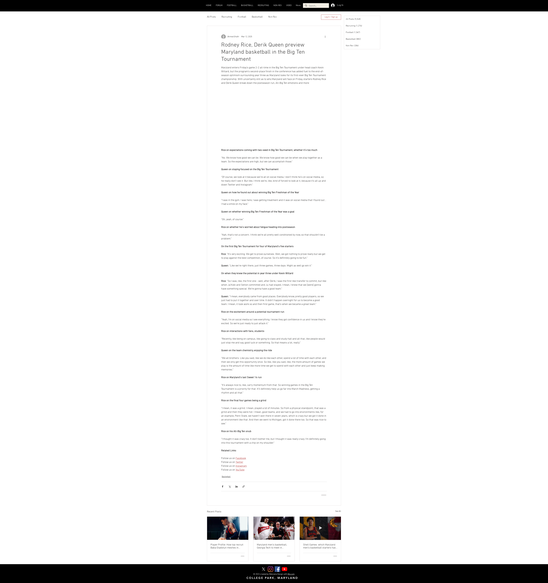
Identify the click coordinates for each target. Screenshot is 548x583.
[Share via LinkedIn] (236, 486)
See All (338, 511)
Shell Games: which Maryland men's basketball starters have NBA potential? (320, 546)
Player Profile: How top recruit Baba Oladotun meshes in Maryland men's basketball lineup (226, 546)
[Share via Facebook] (222, 486)
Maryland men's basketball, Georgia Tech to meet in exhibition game (272, 546)
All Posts (211, 17)
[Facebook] (277, 569)
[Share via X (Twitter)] (229, 486)
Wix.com (291, 574)
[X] (263, 569)
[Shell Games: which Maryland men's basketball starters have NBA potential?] (320, 527)
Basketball (257, 17)
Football (242, 17)
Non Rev (272, 17)
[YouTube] (284, 569)
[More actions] (325, 36)
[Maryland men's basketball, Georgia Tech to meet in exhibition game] (274, 527)
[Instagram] (270, 569)
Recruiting (226, 17)
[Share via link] (243, 486)
